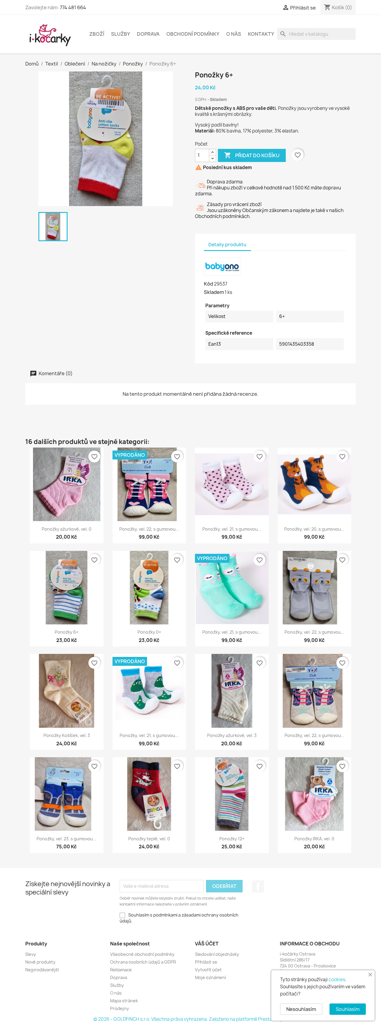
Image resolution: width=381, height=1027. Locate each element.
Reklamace (121, 970)
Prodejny (119, 1008)
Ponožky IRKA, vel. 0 (314, 838)
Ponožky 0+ (149, 632)
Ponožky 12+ (231, 838)
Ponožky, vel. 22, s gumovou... (149, 529)
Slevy (30, 954)
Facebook (258, 886)
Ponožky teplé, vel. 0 (149, 838)
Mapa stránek (124, 1000)
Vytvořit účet (208, 970)
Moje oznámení (210, 977)
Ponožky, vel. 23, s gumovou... (66, 838)
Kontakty (261, 34)
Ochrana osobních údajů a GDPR (143, 962)
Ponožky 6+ (66, 632)
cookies (337, 979)
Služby (120, 34)
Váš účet (206, 943)
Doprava (148, 34)
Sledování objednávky (217, 954)
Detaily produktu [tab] (227, 244)
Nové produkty (40, 962)
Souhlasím (348, 1009)
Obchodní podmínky (192, 34)
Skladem (214, 292)
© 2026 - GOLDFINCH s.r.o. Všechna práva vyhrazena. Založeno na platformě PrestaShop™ (190, 1019)
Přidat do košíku (251, 155)
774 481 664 (73, 7)
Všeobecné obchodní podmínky (142, 954)
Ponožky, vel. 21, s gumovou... (231, 529)
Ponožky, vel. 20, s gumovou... (314, 529)
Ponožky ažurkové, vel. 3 (232, 735)
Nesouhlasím (301, 1009)
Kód (208, 284)
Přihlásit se (206, 962)
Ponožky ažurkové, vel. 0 (66, 529)
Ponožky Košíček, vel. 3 (66, 735)
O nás (233, 34)
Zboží (96, 34)
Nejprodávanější (42, 970)
